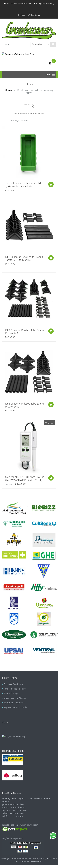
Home (8, 90)
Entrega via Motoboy (45, 3)
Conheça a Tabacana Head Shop (19, 54)
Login (22, 15)
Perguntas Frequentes (14, 702)
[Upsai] (14, 650)
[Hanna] (14, 571)
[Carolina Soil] (14, 523)
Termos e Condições (13, 684)
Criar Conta (35, 15)
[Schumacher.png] (14, 634)
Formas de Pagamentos (15, 688)
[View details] (29, 152)
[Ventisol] (44, 650)
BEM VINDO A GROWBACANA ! (18, 3)
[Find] (53, 44)
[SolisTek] (44, 634)
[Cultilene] (44, 523)
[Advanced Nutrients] (14, 507)
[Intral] (14, 587)
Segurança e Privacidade (15, 707)
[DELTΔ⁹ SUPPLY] (14, 539)
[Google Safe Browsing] (13, 736)
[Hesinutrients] (44, 571)
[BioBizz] (44, 507)
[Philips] (14, 618)
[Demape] (44, 539)
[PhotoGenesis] (44, 618)
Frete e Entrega (11, 693)
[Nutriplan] (44, 602)
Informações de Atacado (15, 698)
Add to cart (51, 184)
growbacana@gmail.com (13, 804)
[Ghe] (44, 555)
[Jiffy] (44, 587)
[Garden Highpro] (14, 555)
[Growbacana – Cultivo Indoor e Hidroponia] (29, 30)
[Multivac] (14, 602)
